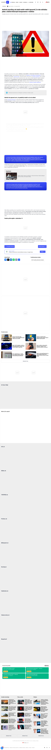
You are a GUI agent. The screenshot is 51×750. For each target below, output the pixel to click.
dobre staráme (36, 76)
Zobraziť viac (25, 361)
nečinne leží (16, 76)
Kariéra (30, 747)
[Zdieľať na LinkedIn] (11, 260)
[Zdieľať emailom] (16, 260)
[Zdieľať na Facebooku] (5, 260)
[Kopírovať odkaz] (19, 260)
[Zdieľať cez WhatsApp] (14, 260)
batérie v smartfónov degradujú (34, 75)
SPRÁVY (17, 2)
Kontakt (33, 747)
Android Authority (11, 99)
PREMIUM (13, 2)
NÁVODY (21, 2)
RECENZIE (25, 2)
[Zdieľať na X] (8, 260)
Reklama (27, 747)
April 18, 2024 (29, 131)
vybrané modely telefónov (35, 82)
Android (4, 6)
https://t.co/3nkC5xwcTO (33, 129)
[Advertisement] (25, 22)
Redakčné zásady (22, 747)
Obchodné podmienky (5, 747)
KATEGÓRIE (31, 2)
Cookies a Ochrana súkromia (14, 747)
